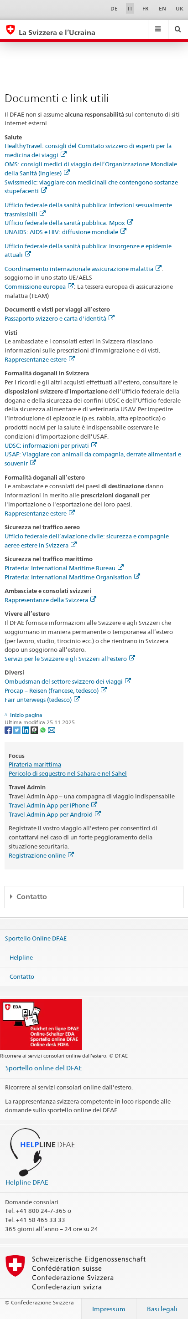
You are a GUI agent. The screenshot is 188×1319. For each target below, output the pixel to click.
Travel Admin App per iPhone (49, 805)
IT (130, 8)
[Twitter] (17, 729)
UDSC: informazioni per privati (47, 445)
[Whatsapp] (43, 729)
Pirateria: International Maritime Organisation (68, 577)
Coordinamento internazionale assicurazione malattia (79, 268)
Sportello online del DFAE (43, 1068)
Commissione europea (35, 286)
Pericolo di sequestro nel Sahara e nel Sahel (68, 773)
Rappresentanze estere (36, 359)
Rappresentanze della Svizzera (46, 599)
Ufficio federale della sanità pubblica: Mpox (65, 222)
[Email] (51, 729)
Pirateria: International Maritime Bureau (60, 568)
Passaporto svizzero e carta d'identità (55, 318)
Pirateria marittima (35, 764)
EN (162, 8)
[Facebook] (9, 729)
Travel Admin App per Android (51, 814)
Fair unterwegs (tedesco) (38, 699)
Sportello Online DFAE (36, 938)
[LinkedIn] (26, 729)
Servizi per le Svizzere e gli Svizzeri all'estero (66, 658)
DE (114, 8)
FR (145, 8)
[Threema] (35, 729)
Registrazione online (37, 855)
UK (179, 8)
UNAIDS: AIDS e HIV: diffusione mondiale (61, 231)
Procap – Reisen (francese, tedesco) (52, 690)
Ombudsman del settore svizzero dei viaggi (64, 681)
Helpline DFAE (26, 1182)
